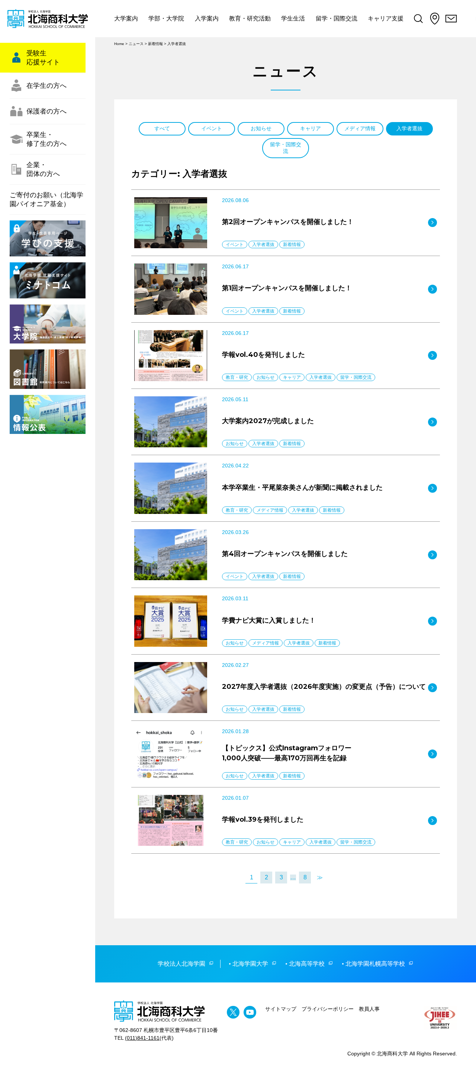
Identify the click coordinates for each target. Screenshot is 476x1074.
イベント (211, 128)
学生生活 (293, 18)
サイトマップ (280, 1009)
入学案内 (207, 18)
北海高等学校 (307, 963)
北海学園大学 (250, 963)
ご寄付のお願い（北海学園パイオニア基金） (46, 199)
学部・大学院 (166, 18)
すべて (162, 128)
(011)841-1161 (142, 1038)
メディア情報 (360, 128)
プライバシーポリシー (328, 1009)
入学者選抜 (409, 128)
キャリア (310, 128)
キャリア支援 (385, 18)
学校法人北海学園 (181, 963)
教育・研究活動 (250, 18)
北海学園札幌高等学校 (375, 963)
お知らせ (261, 128)
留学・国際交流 (336, 18)
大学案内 (126, 18)
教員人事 (369, 1009)
